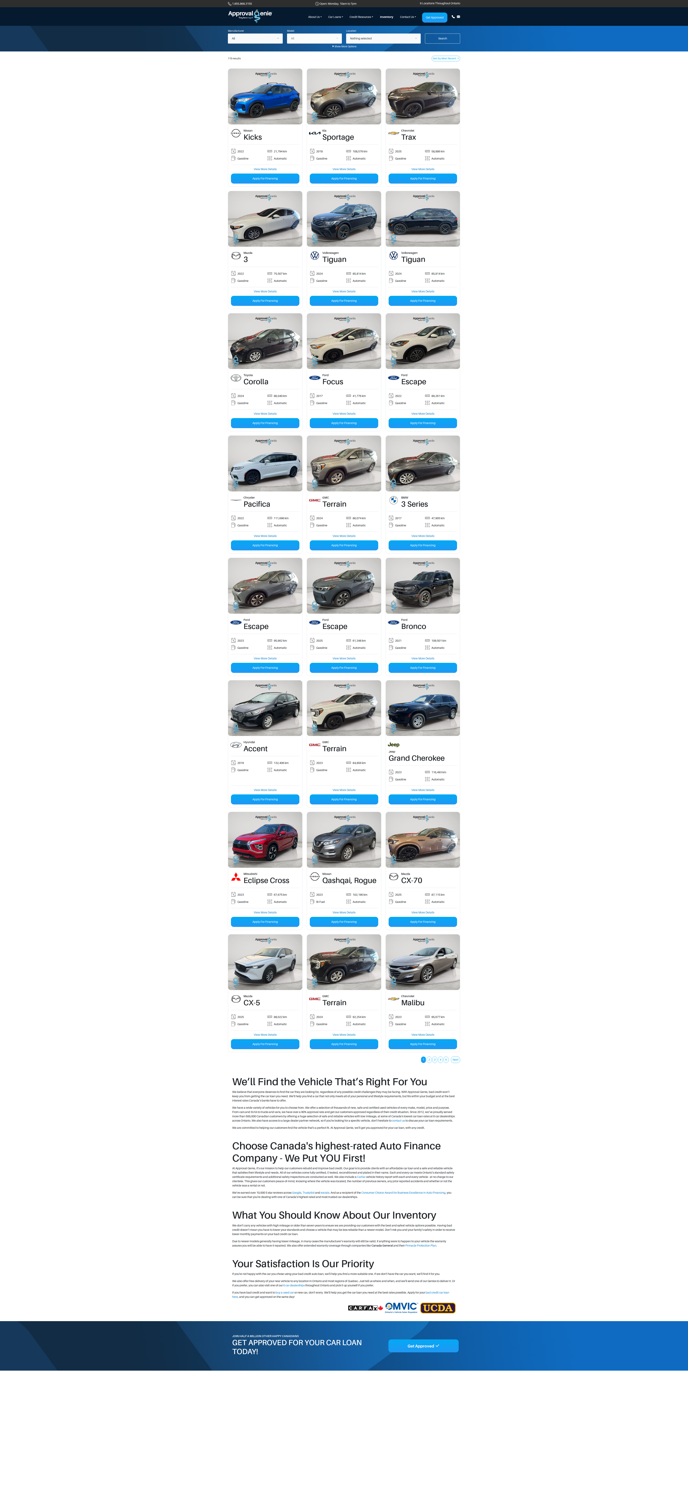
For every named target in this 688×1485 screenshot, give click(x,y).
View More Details (265, 169)
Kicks (252, 137)
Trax (408, 137)
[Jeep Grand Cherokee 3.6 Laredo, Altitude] (423, 708)
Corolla (256, 382)
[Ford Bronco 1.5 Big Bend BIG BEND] (423, 585)
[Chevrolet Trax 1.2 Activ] (423, 96)
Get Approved (435, 17)
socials (325, 1192)
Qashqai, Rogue (349, 880)
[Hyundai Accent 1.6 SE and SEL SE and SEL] (265, 708)
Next (455, 1059)
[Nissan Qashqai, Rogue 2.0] (344, 839)
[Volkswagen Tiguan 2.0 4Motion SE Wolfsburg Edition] (344, 218)
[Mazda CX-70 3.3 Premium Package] (423, 839)
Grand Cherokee (417, 758)
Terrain (334, 504)
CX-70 (411, 880)
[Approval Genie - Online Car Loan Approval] (250, 16)
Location (351, 30)
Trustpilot (309, 1192)
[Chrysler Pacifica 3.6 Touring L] (265, 463)
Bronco (413, 626)
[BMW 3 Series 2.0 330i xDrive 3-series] (423, 463)
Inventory (386, 17)
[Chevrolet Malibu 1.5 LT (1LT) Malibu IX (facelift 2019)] (423, 962)
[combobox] (255, 38)
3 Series (414, 504)
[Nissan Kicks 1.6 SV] (265, 96)
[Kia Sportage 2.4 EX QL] (344, 96)
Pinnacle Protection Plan (420, 1245)
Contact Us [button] (407, 17)
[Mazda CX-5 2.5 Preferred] (265, 962)
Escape (413, 382)
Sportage (338, 137)
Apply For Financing (265, 178)
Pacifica (256, 504)
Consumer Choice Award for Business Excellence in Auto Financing (403, 1192)
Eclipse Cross (266, 880)
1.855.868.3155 (242, 3)
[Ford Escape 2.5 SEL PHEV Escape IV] (423, 341)
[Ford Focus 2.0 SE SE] (344, 341)
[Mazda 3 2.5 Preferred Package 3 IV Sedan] (265, 218)
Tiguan (334, 259)
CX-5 (251, 1003)
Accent (255, 749)
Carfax (361, 1177)
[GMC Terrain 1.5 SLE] (344, 463)
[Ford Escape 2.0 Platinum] (265, 585)
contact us (398, 1120)
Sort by (444, 58)
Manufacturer (236, 30)
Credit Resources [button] (360, 17)
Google (296, 1192)
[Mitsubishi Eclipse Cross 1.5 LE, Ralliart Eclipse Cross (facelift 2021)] (265, 839)
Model (290, 30)
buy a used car (285, 1292)
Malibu (413, 1003)
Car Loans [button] (334, 17)
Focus (332, 382)
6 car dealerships (294, 1285)
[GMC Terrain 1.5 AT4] (344, 708)
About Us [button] (314, 17)
